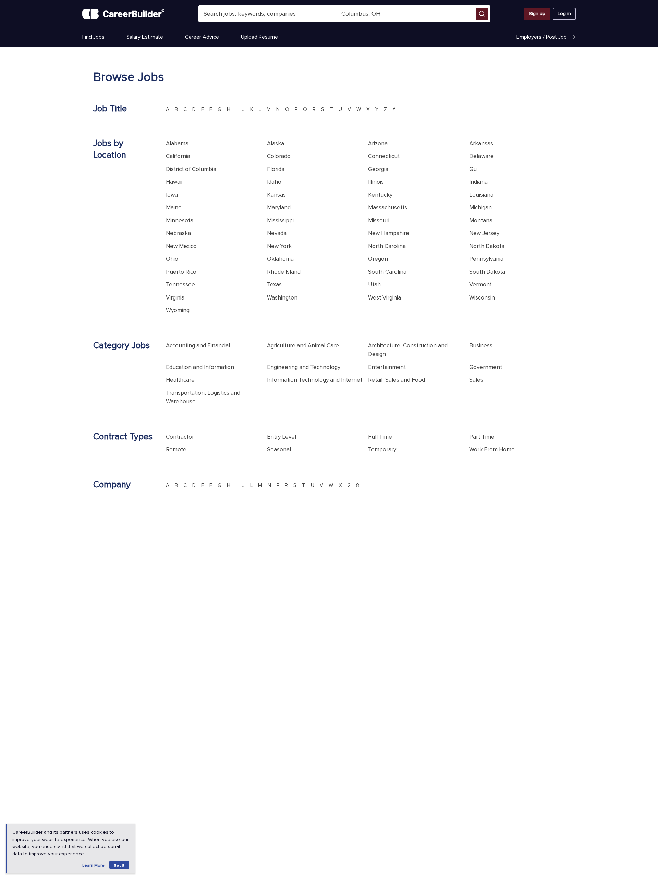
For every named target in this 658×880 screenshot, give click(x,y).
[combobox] (267, 13)
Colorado (279, 156)
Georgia (378, 169)
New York (279, 246)
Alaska (275, 143)
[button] (482, 14)
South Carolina (387, 272)
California (178, 156)
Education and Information (200, 367)
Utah (374, 284)
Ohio (172, 258)
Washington (282, 297)
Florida (275, 169)
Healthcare (180, 379)
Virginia (175, 297)
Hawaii (174, 181)
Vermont (480, 284)
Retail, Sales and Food (396, 379)
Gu (473, 169)
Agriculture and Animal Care (303, 345)
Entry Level (281, 436)
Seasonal (279, 449)
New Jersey (484, 233)
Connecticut (384, 156)
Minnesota (179, 220)
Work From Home (492, 449)
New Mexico (181, 246)
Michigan (480, 207)
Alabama (177, 143)
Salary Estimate (144, 37)
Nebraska (178, 233)
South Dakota (487, 272)
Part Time (482, 436)
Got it (119, 865)
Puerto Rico (181, 272)
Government (485, 367)
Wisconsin (482, 297)
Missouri (378, 220)
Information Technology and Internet (314, 379)
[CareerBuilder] (123, 14)
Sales (476, 379)
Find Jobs (93, 37)
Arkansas (481, 143)
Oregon (378, 258)
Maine (174, 207)
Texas (274, 284)
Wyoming (178, 310)
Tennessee (180, 284)
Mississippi (280, 220)
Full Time (380, 436)
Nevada (277, 233)
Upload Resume (259, 37)
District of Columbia (191, 169)
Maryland (279, 207)
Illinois (376, 181)
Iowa (172, 194)
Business (480, 345)
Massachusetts (387, 207)
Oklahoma (280, 258)
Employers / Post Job (541, 37)
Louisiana (481, 194)
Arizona (378, 143)
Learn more (93, 865)
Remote (176, 449)
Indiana (478, 181)
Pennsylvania (486, 258)
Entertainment (387, 367)
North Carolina (387, 246)
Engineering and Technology (303, 367)
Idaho (274, 181)
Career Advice (202, 37)
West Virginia (384, 297)
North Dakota (486, 246)
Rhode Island (284, 272)
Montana (480, 220)
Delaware (481, 156)
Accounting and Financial (198, 345)
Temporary (382, 449)
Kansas (276, 194)
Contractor (180, 436)
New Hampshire (388, 233)
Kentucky (380, 194)
